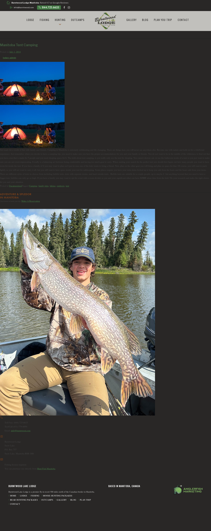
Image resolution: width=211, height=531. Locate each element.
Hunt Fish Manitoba (46, 468)
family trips (43, 185)
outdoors (61, 185)
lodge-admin (9, 58)
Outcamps (78, 20)
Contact (183, 20)
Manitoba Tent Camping (19, 45)
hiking (53, 185)
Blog (145, 20)
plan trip (85, 499)
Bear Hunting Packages (24, 499)
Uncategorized (15, 185)
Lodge (30, 20)
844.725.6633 (48, 7)
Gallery (131, 20)
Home (13, 495)
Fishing (44, 20)
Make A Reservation (30, 201)
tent (67, 185)
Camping (33, 185)
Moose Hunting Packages (57, 495)
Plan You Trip (163, 20)
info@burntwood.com (20, 430)
